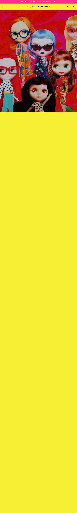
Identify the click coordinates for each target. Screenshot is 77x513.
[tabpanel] (38, 61)
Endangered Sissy (38, 6)
